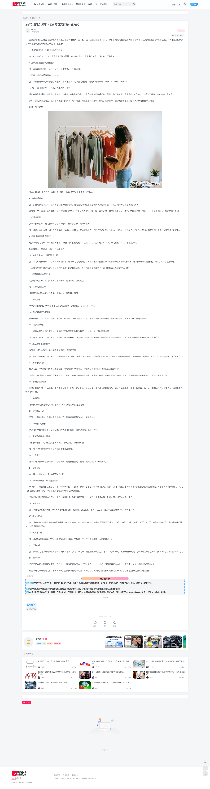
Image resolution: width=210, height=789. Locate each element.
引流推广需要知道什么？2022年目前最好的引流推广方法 (57, 673)
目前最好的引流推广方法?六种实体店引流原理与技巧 (165, 673)
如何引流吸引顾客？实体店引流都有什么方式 (52, 24)
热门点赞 (26, 702)
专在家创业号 (71, 778)
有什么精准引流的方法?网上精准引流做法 (108, 672)
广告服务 (66, 775)
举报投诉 (75, 775)
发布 (195, 4)
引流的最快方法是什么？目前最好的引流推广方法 (110, 682)
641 (39, 643)
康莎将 (33, 29)
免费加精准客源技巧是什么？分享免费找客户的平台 (110, 662)
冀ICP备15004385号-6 (89, 778)
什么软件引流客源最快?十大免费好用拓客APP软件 (165, 661)
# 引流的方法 (31, 609)
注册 (178, 4)
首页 (26, 18)
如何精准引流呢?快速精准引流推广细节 (53, 682)
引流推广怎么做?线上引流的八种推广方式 (53, 661)
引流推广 (33, 18)
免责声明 (57, 775)
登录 (173, 4)
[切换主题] (205, 773)
